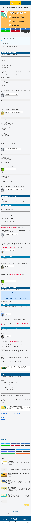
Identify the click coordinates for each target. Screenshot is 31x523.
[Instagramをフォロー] (8, 451)
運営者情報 (15, 519)
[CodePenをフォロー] (23, 451)
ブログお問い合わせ (25, 519)
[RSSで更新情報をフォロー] (23, 453)
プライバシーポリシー (5, 519)
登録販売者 (2, 439)
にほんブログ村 (3, 419)
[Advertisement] (15, 430)
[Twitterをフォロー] (23, 449)
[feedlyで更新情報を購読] (8, 453)
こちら (23, 364)
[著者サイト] (8, 449)
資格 (5, 439)
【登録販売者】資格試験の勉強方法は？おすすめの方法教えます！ (11, 413)
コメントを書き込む (15, 511)
